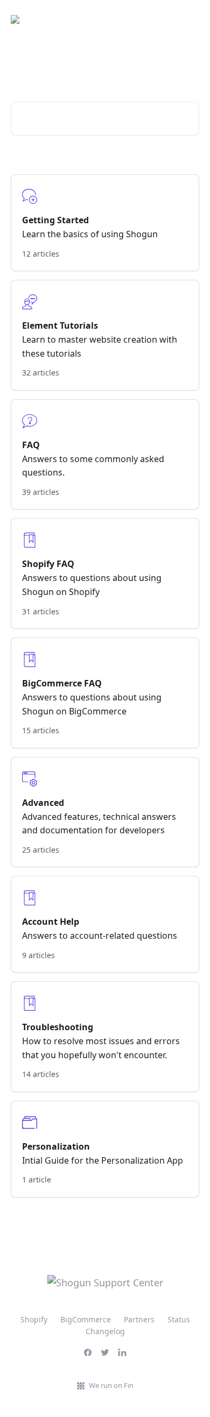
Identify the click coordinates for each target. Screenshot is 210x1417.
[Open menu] (189, 19)
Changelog (105, 1331)
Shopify (33, 1319)
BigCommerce (85, 1319)
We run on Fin (111, 1385)
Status (178, 1319)
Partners (139, 1319)
